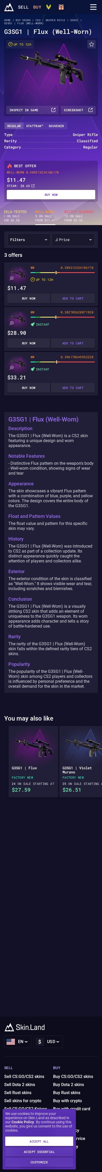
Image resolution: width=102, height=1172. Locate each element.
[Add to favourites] (91, 44)
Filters (17, 239)
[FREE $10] (61, 7)
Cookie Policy (23, 1122)
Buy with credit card (71, 1108)
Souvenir (56, 126)
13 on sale (79, 216)
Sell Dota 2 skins (19, 1084)
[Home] (9, 7)
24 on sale (13, 216)
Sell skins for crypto (22, 1100)
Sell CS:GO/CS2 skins (24, 1076)
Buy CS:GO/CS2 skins (73, 1076)
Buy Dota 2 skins (68, 1084)
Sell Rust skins (17, 1092)
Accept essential (39, 1152)
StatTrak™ (34, 126)
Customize (39, 1162)
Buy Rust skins (66, 1092)
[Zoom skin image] (11, 278)
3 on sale (45, 216)
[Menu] (93, 7)
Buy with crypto (67, 1100)
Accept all (39, 1141)
